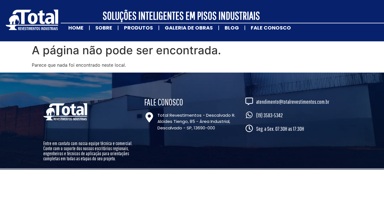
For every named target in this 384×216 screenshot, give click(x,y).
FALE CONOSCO (271, 27)
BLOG (232, 27)
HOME (75, 27)
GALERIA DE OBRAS (189, 27)
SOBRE (103, 27)
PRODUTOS (138, 27)
